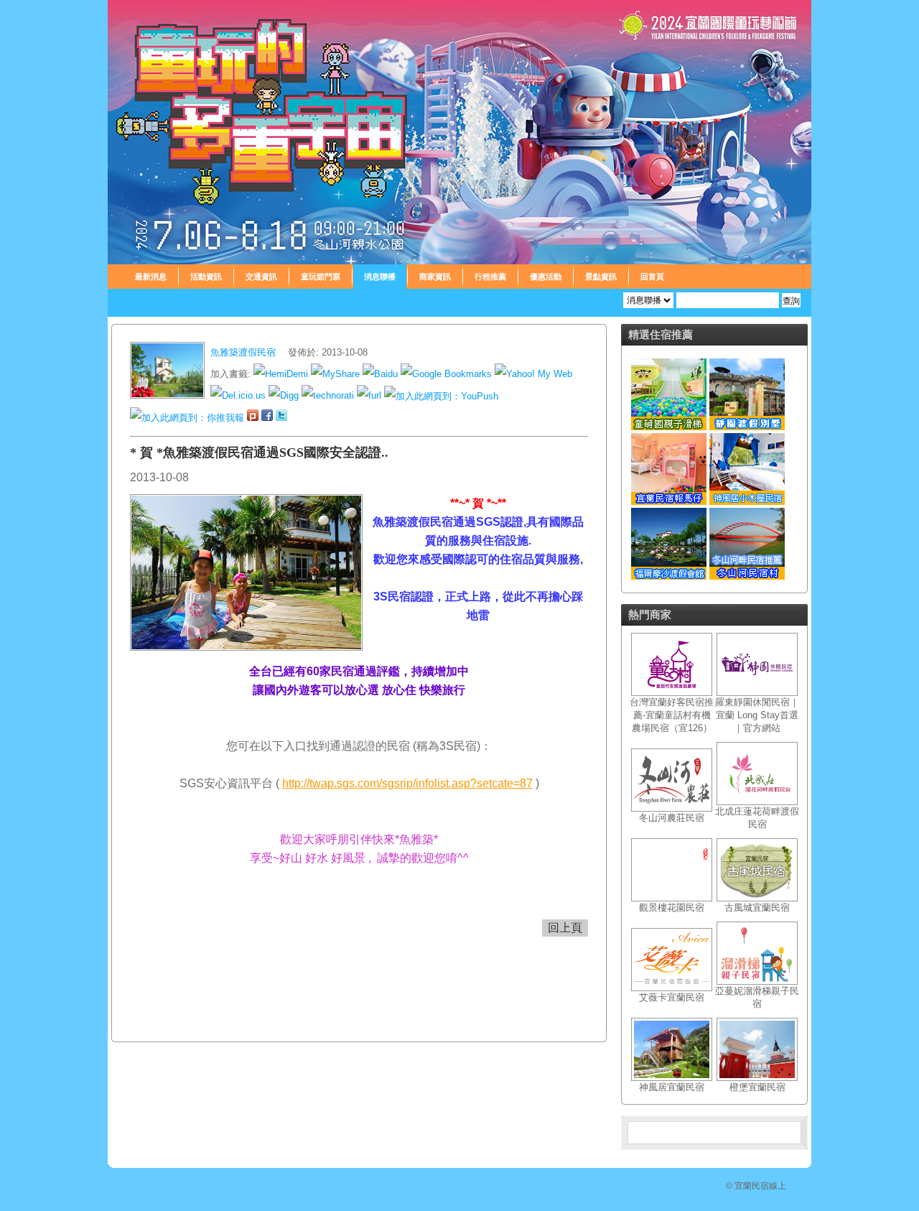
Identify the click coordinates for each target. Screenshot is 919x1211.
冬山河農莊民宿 (671, 817)
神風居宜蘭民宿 (671, 1087)
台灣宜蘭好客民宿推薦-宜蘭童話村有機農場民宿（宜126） (672, 715)
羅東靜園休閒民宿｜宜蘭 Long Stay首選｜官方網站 (757, 715)
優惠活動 (545, 276)
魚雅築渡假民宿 (244, 352)
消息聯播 (380, 276)
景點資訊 (601, 276)
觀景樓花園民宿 (671, 907)
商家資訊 (435, 276)
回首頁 (652, 276)
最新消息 (151, 276)
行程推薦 (490, 276)
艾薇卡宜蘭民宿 (671, 997)
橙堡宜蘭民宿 (757, 1087)
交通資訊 (261, 276)
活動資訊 (206, 276)
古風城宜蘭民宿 (757, 907)
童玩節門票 (320, 276)
